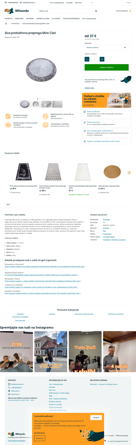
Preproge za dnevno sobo (84, 314)
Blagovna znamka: (12, 37)
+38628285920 (16, 388)
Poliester (106, 228)
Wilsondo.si (15, 391)
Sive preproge (20, 320)
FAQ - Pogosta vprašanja (58, 399)
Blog (50, 396)
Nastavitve (39, 438)
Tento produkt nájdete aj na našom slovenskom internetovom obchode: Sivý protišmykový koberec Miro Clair (45, 267)
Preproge (106, 219)
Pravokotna (107, 234)
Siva (104, 231)
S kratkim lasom (109, 237)
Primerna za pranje (119, 240)
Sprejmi (96, 417)
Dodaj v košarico (106, 67)
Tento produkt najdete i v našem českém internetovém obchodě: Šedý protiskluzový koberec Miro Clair (43, 281)
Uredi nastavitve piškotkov (17, 441)
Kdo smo (78, 3)
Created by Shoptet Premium (117, 441)
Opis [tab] (8, 204)
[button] (37, 99)
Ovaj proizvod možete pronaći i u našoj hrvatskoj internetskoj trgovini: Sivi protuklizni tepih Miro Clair (43, 293)
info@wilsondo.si (17, 384)
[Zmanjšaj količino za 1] (87, 59)
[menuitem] (8, 18)
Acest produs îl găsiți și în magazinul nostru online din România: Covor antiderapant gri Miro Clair (41, 287)
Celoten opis (89, 88)
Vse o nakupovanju (57, 3)
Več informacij (39, 433)
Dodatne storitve (55, 402)
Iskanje (96, 10)
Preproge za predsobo (20, 317)
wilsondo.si (15, 394)
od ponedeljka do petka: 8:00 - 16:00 (22, 399)
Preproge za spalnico (115, 314)
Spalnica (52, 314)
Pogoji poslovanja (55, 407)
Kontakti (69, 3)
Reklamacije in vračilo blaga (59, 393)
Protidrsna (107, 240)
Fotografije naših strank (57, 410)
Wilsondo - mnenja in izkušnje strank (103, 384)
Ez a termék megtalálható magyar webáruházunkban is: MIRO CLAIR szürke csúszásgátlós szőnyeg (41, 275)
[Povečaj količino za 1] (102, 59)
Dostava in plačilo (55, 404)
